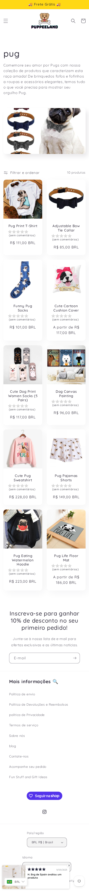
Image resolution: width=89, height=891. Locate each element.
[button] (6, 21)
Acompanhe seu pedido (27, 767)
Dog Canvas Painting (66, 394)
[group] (23, 234)
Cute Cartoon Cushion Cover (66, 308)
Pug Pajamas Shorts (66, 478)
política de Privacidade (27, 715)
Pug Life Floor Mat (66, 558)
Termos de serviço (23, 725)
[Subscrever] (75, 658)
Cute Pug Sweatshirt (23, 478)
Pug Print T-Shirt (22, 226)
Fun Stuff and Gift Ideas (28, 777)
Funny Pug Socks (22, 308)
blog (12, 746)
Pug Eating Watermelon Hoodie (23, 560)
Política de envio (22, 694)
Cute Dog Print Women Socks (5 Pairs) (23, 396)
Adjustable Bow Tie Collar (66, 228)
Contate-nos (19, 756)
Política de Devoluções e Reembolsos (38, 704)
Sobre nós (17, 736)
